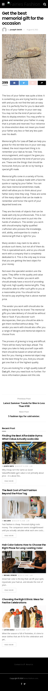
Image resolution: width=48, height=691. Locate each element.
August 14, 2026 (22, 466)
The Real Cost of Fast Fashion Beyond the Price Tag (19, 491)
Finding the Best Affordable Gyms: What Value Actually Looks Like (22, 437)
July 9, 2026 (21, 630)
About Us (29, 664)
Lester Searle (9, 630)
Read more (9, 481)
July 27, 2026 (23, 575)
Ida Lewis (7, 521)
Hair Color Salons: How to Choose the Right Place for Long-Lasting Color (24, 546)
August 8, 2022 (32, 29)
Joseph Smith (16, 29)
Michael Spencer (10, 575)
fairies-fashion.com (30, 678)
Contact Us (18, 664)
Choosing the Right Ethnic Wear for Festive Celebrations (22, 601)
